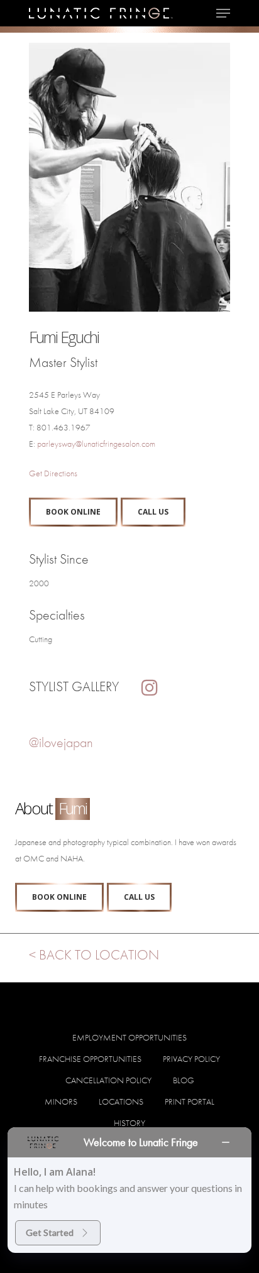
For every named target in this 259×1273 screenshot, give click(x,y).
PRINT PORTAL (189, 1101)
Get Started (50, 1232)
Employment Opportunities (129, 1037)
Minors (61, 1101)
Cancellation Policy (108, 1080)
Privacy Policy (191, 1058)
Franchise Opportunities (90, 1058)
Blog (183, 1080)
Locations (121, 1101)
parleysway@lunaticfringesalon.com (96, 443)
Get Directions (53, 473)
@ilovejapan (61, 742)
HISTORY (129, 1122)
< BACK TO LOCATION (94, 955)
